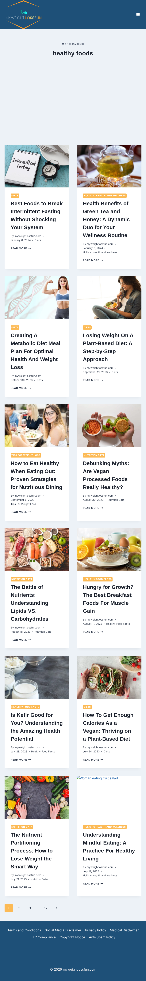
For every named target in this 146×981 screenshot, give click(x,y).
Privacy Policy (95, 930)
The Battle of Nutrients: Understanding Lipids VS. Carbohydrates (29, 603)
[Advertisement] (73, 109)
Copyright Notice (72, 937)
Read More (21, 248)
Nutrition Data (94, 455)
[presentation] (37, 166)
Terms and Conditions (24, 930)
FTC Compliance (43, 937)
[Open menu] (137, 15)
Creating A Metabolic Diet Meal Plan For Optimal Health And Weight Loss (35, 351)
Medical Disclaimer (124, 930)
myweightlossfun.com (27, 235)
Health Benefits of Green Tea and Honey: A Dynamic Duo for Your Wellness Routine (106, 219)
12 (46, 908)
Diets (15, 195)
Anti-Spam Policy (102, 937)
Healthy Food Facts (98, 579)
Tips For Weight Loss (25, 455)
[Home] (62, 43)
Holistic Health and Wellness (105, 195)
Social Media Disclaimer (63, 930)
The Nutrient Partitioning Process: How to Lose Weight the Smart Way (32, 851)
